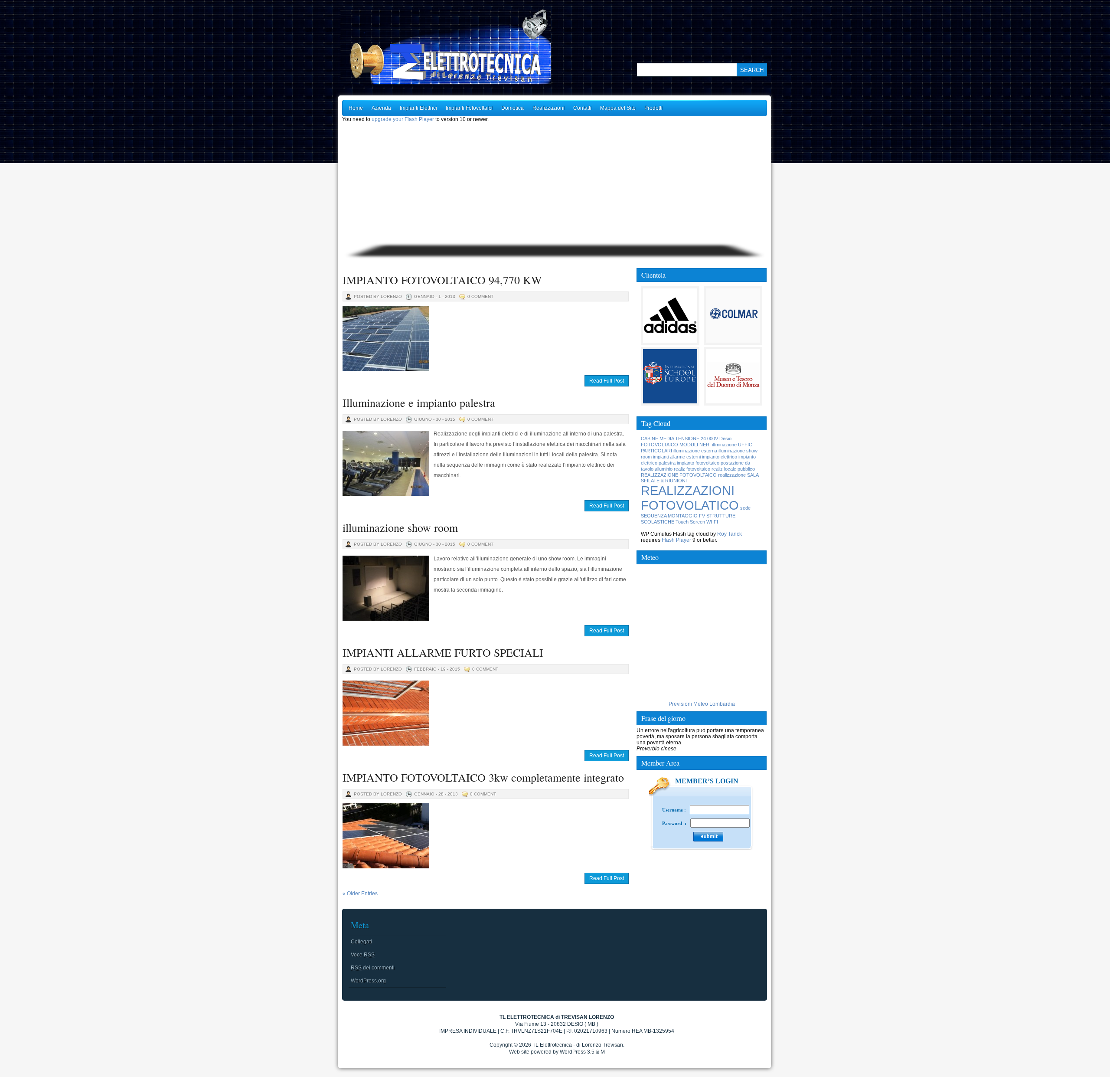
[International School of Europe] (670, 400)
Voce (363, 955)
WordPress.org (368, 981)
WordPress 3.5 (577, 1052)
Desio (725, 438)
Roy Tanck (729, 534)
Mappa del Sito (618, 108)
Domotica (512, 108)
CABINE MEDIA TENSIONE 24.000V (679, 438)
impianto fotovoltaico (698, 462)
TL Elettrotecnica (552, 1045)
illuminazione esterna (695, 450)
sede (745, 508)
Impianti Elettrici (418, 108)
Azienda (381, 108)
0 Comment (480, 296)
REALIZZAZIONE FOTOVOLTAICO (679, 475)
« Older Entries (360, 893)
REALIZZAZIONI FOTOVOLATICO (690, 497)
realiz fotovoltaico (692, 468)
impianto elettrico (719, 456)
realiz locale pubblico (733, 468)
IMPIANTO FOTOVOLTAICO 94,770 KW (442, 279)
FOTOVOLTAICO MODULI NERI (676, 444)
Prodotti (653, 108)
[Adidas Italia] (670, 340)
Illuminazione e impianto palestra (419, 402)
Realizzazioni (548, 108)
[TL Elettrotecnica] (468, 47)
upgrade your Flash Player (403, 119)
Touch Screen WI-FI (697, 521)
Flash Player (676, 540)
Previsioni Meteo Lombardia (702, 704)
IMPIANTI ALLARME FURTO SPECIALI (443, 652)
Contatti (582, 108)
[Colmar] (733, 340)
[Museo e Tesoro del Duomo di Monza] (733, 400)
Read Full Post (606, 381)
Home (356, 108)
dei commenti (373, 968)
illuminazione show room (400, 527)
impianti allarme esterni (677, 456)
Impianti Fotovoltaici (469, 108)
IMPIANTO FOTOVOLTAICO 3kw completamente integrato (483, 777)
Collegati (361, 942)
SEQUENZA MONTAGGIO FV (673, 515)
